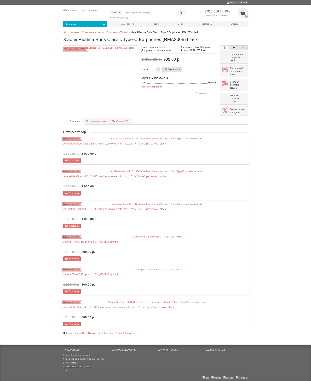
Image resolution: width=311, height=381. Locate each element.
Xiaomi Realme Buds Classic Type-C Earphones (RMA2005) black (100, 333)
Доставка (207, 24)
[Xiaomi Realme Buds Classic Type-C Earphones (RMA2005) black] (100, 47)
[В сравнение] (243, 47)
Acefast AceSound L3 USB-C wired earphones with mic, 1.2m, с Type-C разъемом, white (114, 176)
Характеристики (98, 121)
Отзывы (234, 24)
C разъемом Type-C (117, 32)
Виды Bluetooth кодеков (77, 355)
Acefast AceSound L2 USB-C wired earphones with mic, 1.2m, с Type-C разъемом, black (114, 143)
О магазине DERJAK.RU (77, 366)
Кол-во (145, 69)
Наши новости (127, 24)
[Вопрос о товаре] (224, 47)
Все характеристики (151, 86)
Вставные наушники (93, 32)
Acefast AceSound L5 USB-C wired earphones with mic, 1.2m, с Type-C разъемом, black (114, 209)
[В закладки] (233, 47)
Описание (75, 121)
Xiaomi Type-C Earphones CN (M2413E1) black (91, 274)
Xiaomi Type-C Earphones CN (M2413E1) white (91, 241)
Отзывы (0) (122, 121)
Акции (156, 24)
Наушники (74, 32)
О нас (180, 24)
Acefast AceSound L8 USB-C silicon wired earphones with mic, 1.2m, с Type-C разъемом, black (118, 307)
